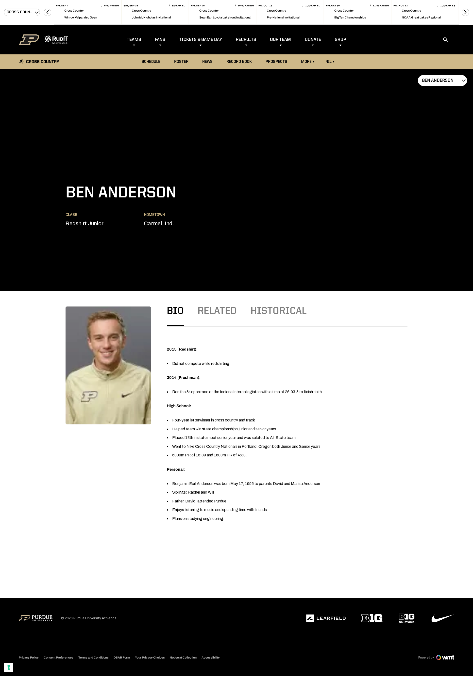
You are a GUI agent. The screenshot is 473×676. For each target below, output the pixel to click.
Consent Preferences (58, 657)
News (207, 62)
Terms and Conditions (93, 657)
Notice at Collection (183, 657)
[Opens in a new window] (326, 618)
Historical (279, 311)
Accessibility (211, 657)
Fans (160, 39)
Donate (313, 39)
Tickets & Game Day (200, 39)
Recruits (246, 39)
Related (217, 311)
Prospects (276, 62)
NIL (328, 62)
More (306, 62)
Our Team (280, 39)
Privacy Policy (29, 657)
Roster (181, 62)
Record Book (240, 62)
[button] (47, 12)
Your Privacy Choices (150, 657)
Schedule (151, 62)
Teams (134, 39)
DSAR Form (122, 657)
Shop (340, 39)
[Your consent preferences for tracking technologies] (8, 667)
